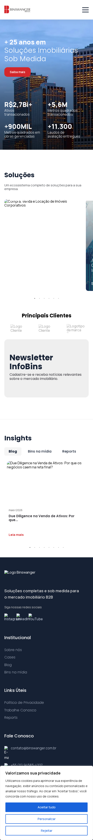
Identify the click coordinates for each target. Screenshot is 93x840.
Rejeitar (46, 831)
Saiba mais (17, 72)
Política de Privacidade (24, 702)
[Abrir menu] (85, 10)
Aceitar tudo (47, 807)
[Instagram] (8, 617)
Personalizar (47, 819)
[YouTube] (33, 617)
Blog (13, 451)
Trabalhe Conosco (20, 710)
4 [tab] (49, 298)
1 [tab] (34, 298)
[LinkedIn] (20, 617)
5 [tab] (53, 298)
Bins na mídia (39, 451)
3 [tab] (44, 298)
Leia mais (16, 534)
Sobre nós (13, 649)
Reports (69, 451)
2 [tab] (39, 298)
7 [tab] (58, 547)
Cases (9, 657)
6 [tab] (58, 298)
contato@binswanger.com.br (33, 748)
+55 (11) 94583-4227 (27, 765)
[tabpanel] (42, 203)
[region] (46, 803)
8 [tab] (63, 547)
